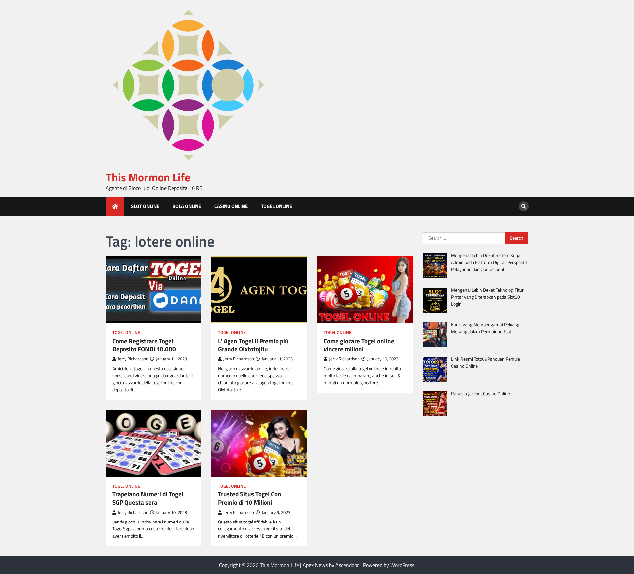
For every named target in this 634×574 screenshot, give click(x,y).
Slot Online (145, 206)
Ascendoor (347, 565)
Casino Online (231, 206)
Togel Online (276, 206)
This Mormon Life (148, 177)
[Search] (524, 206)
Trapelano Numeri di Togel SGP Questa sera (147, 498)
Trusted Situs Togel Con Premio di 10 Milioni (249, 498)
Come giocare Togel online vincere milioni (359, 345)
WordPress (402, 565)
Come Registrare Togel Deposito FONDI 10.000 (144, 345)
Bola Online (186, 206)
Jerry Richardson (133, 359)
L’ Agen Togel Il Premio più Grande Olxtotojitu (253, 345)
